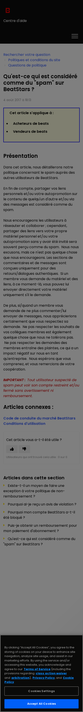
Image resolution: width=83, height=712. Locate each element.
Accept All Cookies (41, 704)
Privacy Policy (44, 678)
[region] (41, 673)
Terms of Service (37, 669)
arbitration (20, 678)
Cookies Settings (41, 691)
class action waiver (51, 673)
